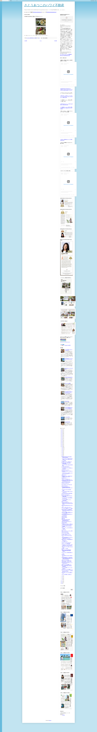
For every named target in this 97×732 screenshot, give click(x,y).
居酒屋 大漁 (63, 518)
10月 (62, 449)
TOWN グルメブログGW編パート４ (66, 564)
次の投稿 (26, 40)
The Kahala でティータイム (65, 469)
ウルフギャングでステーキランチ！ (66, 542)
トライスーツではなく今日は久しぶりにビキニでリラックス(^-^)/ (67, 473)
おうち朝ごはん (64, 529)
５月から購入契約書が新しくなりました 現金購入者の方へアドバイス (67, 538)
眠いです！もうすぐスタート (66, 494)
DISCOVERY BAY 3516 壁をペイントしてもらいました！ (67, 563)
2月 (62, 578)
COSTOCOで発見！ (64, 522)
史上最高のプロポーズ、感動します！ (67, 461)
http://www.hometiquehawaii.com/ (51, 12)
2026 (62, 429)
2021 (62, 435)
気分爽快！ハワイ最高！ (65, 548)
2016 (62, 441)
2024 (62, 432)
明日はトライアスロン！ (65, 501)
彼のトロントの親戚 (67, 383)
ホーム (41, 40)
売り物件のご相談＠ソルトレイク (66, 534)
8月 (62, 452)
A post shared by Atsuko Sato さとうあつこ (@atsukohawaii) (71, 135)
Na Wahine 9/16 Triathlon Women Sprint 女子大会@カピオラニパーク (67, 480)
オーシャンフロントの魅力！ (66, 533)
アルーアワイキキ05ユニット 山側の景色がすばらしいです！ (67, 571)
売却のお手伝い (67, 401)
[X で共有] (44, 38)
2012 (62, 446)
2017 (62, 440)
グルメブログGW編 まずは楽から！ (67, 574)
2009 (62, 583)
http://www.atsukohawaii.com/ (37, 12)
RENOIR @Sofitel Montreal (68, 377)
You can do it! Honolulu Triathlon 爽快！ (67, 493)
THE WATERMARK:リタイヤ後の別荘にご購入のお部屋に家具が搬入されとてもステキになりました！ (67, 558)
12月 (62, 447)
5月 (62, 455)
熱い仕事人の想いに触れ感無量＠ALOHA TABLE (66, 463)
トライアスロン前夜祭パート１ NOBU (67, 508)
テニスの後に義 (64, 460)
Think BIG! (63, 554)
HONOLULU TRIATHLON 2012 (66, 482)
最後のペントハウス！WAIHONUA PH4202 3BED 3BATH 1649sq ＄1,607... (66, 551)
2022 (62, 434)
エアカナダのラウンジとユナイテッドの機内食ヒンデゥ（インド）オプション (68, 408)
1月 (62, 579)
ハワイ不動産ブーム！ (65, 541)
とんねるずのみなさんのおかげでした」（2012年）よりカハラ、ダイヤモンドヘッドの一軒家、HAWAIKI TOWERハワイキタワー (66, 89)
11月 (62, 448)
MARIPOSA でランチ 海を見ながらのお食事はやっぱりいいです (67, 476)
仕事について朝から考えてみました (66, 507)
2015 (62, 442)
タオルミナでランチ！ (65, 485)
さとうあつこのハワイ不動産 (44, 5)
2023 (62, 433)
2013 (62, 445)
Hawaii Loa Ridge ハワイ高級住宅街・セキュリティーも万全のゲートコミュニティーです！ (67, 510)
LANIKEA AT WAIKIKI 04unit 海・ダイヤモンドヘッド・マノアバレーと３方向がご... (67, 503)
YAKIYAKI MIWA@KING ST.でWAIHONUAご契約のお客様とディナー (67, 488)
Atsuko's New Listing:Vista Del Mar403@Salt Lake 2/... (66, 520)
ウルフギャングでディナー (65, 483)
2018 (62, 439)
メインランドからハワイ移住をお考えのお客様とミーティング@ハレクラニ (67, 459)
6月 (62, 454)
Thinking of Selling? (64, 517)
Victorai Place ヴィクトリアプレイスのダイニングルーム (69, 359)
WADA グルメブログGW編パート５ (66, 560)
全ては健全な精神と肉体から (66, 466)
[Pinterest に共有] (46, 38)
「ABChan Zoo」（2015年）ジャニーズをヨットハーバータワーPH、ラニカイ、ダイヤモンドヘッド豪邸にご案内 (66, 96)
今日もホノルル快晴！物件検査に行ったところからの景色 (67, 512)
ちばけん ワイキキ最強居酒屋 (66, 543)
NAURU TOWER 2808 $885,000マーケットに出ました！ (67, 514)
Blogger (50, 720)
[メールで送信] (43, 38)
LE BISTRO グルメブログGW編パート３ (67, 569)
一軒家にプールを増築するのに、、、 (67, 479)
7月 (62, 453)
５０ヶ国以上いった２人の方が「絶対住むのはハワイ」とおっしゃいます (67, 545)
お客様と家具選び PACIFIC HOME (66, 561)
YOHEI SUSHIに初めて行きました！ (67, 521)
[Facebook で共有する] (45, 38)
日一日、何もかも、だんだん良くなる (67, 484)
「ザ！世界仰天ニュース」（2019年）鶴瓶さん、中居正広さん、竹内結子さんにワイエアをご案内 (66, 108)
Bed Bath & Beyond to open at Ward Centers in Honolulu (66, 457)
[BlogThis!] (44, 38)
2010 (62, 582)
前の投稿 (55, 40)
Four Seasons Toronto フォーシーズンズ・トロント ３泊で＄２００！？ (68, 392)
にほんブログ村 (67, 345)
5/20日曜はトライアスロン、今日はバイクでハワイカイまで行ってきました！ (67, 524)
